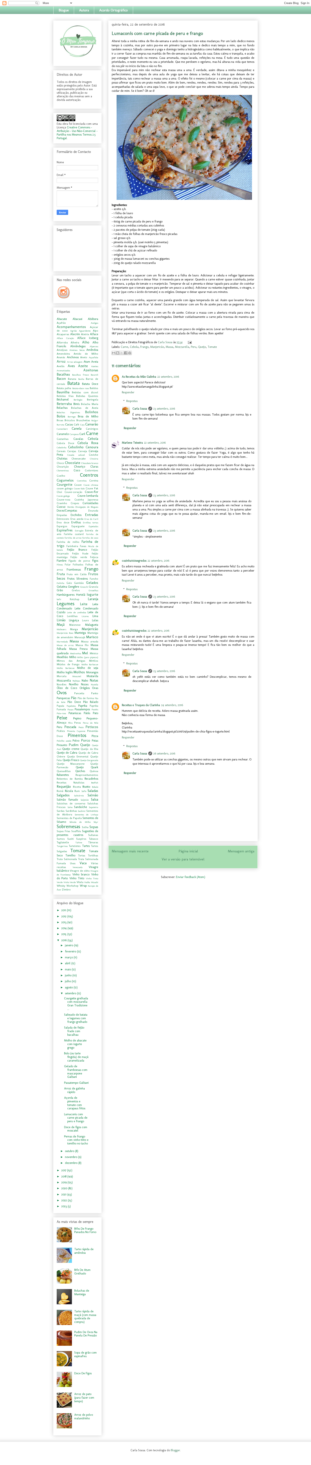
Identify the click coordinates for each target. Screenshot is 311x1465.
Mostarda (92, 676)
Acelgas (94, 322)
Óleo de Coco (67, 688)
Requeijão (64, 786)
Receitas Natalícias (70, 782)
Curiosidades (90, 503)
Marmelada (62, 641)
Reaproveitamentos (87, 774)
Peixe (62, 718)
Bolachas (62, 408)
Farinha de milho (68, 541)
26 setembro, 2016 (164, 753)
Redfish (94, 782)
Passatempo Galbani (76, 1083)
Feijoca (94, 557)
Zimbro (66, 889)
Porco (85, 740)
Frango (144, 347)
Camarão (91, 424)
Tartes (86, 846)
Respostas (132, 401)
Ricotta (77, 786)
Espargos (62, 526)
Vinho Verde (69, 882)
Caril (82, 434)
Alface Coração (65, 338)
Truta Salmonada (67, 859)
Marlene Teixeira (132, 442)
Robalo (95, 786)
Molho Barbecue (65, 668)
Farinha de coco (90, 537)
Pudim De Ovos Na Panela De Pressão (85, 1333)
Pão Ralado (90, 702)
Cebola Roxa (87, 443)
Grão (60, 590)
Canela (76, 428)
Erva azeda (76, 518)
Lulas (95, 620)
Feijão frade (80, 553)
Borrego (72, 416)
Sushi (70, 838)
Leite (83, 604)
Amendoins (63, 353)
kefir (59, 599)
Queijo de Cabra (67, 752)
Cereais (61, 451)
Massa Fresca (78, 649)
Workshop (72, 885)
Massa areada (89, 641)
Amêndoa (92, 350)
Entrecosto (63, 518)
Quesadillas (64, 771)
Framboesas (74, 569)
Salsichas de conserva (71, 803)
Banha (81, 378)
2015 (64, 934)
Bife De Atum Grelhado (82, 1271)
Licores (85, 616)
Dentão (70, 506)
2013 (64, 922)
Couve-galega (63, 495)
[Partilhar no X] (122, 353)
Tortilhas (93, 855)
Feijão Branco (77, 549)
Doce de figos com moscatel (75, 1129)
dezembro (71, 1163)
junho (68, 975)
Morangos (92, 672)
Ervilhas (76, 522)
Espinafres (65, 530)
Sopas (93, 827)
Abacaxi (77, 319)
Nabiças (76, 680)
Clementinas (63, 470)
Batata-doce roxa (80, 388)
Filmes (60, 564)
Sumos (61, 838)
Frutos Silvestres (77, 578)
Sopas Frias (63, 831)
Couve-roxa (63, 499)
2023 (64, 1206)
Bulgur (94, 420)
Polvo (76, 740)
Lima (95, 616)
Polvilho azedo (64, 740)
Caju (82, 424)
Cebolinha (61, 447)
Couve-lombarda (87, 496)
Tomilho (70, 855)
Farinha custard (74, 534)
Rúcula (69, 791)
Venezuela (78, 867)
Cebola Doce (65, 443)
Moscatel (76, 676)
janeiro (69, 945)
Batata (73, 383)
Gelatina (62, 586)
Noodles (61, 684)
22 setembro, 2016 (168, 377)
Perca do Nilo (90, 722)
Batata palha (64, 388)
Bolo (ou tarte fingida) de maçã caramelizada (76, 1057)
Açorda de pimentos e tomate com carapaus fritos (74, 1103)
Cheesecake (79, 458)
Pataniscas (75, 713)
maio (68, 969)
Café (76, 424)
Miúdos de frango (68, 664)
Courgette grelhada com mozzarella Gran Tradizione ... (76, 1004)
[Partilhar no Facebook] (126, 353)
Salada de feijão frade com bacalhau (74, 1031)
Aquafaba (93, 357)
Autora (84, 10)
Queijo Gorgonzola (89, 760)
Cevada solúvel (76, 454)
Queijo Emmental (78, 756)
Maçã (61, 624)
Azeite (83, 366)
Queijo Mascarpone (71, 763)
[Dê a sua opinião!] (118, 353)
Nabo (85, 680)
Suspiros (81, 838)
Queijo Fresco (71, 760)
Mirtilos (93, 660)
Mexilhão (62, 657)
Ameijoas (62, 349)
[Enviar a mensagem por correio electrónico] (189, 342)
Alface (94, 334)
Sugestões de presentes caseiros (77, 833)
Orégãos (85, 688)
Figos (95, 560)
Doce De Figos (83, 1373)
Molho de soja (87, 668)
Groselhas (93, 590)
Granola (93, 586)
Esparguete (78, 526)
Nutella (94, 684)
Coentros (89, 475)
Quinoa (94, 771)
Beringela (92, 399)
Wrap (83, 886)
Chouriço (79, 466)
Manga (74, 629)
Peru (193, 347)
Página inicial (188, 851)
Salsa (94, 799)
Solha (85, 827)
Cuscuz (61, 507)
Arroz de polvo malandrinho (83, 1416)
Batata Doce (90, 384)
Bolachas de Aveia (84, 407)
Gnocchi (84, 586)
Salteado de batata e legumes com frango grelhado (75, 1018)
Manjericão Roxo (65, 632)
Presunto (62, 745)
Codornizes (91, 470)
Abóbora (93, 319)
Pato (95, 713)
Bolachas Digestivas (68, 412)
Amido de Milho (86, 353)
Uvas (73, 863)
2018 (64, 1176)
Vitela (80, 882)
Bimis (76, 404)
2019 (64, 1182)
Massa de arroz (65, 645)
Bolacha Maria (89, 404)
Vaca (83, 863)
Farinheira (72, 546)
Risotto (86, 787)
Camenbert (62, 428)
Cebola (134, 347)
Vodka (87, 882)
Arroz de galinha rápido (74, 1090)
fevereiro (71, 951)
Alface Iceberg (87, 338)
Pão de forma (86, 698)
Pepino (77, 718)
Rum (77, 791)
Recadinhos (91, 779)
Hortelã (80, 595)
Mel (85, 653)
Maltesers (61, 629)
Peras (77, 722)
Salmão (93, 795)
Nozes (84, 684)
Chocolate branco (89, 463)
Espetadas (93, 526)
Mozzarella (182, 347)
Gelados (92, 582)
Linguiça (74, 620)
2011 (64, 910)
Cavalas (78, 439)
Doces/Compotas (67, 510)
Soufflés (76, 831)
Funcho (94, 578)
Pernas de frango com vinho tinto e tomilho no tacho (76, 1140)
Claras (94, 466)
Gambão (79, 582)
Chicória (94, 458)
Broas (60, 420)
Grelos (76, 590)
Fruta (61, 574)
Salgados (63, 795)
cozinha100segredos (134, 560)
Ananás (61, 357)
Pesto (81, 727)
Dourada (93, 510)
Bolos (61, 416)
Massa (169, 347)
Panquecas (63, 698)
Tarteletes (75, 846)
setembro (71, 993)
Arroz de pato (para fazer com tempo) (84, 1397)
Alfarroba (62, 342)
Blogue (64, 10)
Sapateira (93, 807)
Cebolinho (76, 447)
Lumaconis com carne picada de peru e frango (75, 1117)
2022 (64, 1200)
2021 (64, 1194)
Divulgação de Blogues (86, 506)
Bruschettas (83, 420)
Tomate (212, 347)
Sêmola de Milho (80, 821)
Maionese (75, 624)
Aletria (85, 334)
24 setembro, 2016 (172, 705)
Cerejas (71, 451)
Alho (85, 342)
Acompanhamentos (71, 327)
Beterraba (64, 404)
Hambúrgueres (65, 595)
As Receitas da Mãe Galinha (139, 377)
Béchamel (63, 399)
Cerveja (82, 451)
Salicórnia (79, 795)
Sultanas (93, 835)
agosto (69, 987)
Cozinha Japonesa (86, 499)
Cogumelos (65, 480)
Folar (68, 564)
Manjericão (157, 347)
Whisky (61, 885)
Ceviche (93, 454)
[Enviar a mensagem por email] (113, 353)
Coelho (61, 475)
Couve (78, 484)
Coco (77, 470)
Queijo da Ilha (89, 748)
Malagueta (91, 625)
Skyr (96, 821)
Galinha (60, 583)
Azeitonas (90, 370)
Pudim (73, 745)
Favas (83, 546)
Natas (94, 680)
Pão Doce (74, 702)
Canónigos (92, 428)
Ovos (62, 692)
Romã (60, 791)
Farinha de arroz (73, 537)
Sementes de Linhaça (86, 814)
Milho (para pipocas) (87, 657)
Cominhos (82, 480)
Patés (87, 713)
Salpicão (85, 799)
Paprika (82, 706)
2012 (64, 916)
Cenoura (92, 447)
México (94, 653)
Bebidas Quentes (87, 396)
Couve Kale (79, 488)
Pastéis (95, 709)
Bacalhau (63, 374)
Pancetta (79, 693)
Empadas (62, 515)
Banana (72, 378)
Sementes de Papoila (69, 818)
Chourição (63, 466)
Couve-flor (91, 492)
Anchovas (73, 357)
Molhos (79, 672)
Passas (70, 709)
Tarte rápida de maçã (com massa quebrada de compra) (85, 1317)
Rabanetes (63, 775)
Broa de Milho (88, 416)
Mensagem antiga (241, 851)
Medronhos (75, 653)
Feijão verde (78, 557)
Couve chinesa (91, 484)
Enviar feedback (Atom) (190, 877)
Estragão (79, 530)
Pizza (95, 736)
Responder (128, 392)
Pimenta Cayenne (76, 731)
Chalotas (62, 458)
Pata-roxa (61, 713)
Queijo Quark (87, 767)
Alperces (94, 346)
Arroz (61, 361)
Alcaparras (63, 334)
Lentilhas (72, 616)
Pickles (61, 730)
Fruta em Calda (77, 574)
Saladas (93, 791)
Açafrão (61, 322)
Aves (71, 366)
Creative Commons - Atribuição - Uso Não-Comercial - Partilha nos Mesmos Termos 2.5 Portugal (77, 133)
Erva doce (63, 522)
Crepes (75, 503)
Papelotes (71, 705)
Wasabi (94, 882)
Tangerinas (62, 846)
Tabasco (93, 838)
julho (68, 981)
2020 (64, 1188)
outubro (70, 1151)
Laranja (93, 599)
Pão (73, 698)
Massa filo (82, 645)
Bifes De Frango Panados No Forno (85, 1230)
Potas (95, 740)
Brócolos (70, 420)
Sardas (61, 810)
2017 (64, 1170)
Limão (61, 620)
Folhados (78, 564)
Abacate (62, 319)
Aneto (83, 357)
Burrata (60, 424)
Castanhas (63, 438)
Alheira (75, 342)
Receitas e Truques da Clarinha (141, 705)
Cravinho (62, 503)
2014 (64, 928)
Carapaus (74, 434)
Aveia (94, 362)
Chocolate (72, 463)
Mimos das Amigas (71, 660)
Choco (60, 463)
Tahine (78, 842)
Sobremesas (68, 826)
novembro (71, 1157)
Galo (69, 582)
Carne (124, 347)
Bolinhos (91, 412)
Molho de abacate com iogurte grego (75, 1044)
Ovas (95, 688)
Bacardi (94, 374)
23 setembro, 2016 (164, 408)
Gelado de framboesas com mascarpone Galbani (75, 1071)
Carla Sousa (139, 408)
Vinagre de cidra (79, 870)
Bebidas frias (65, 396)
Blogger (175, 1450)
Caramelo (63, 434)
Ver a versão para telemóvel (183, 859)
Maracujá (79, 637)
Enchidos (76, 515)
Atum (87, 362)
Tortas (81, 855)
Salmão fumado (67, 799)
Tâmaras (93, 842)
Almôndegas (77, 346)
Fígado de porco (79, 560)
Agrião (73, 330)
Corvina (93, 480)
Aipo (95, 330)
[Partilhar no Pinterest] (130, 353)
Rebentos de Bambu (70, 778)
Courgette (64, 484)
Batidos (94, 388)
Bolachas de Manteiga (81, 1292)
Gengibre (73, 586)
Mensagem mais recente (130, 851)
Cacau (69, 424)
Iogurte (92, 594)
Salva (70, 807)
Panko (94, 693)
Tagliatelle (63, 842)
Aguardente (85, 330)
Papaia (60, 705)
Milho (72, 657)
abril (68, 963)
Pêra (70, 722)
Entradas (91, 515)
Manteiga (80, 633)
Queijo (202, 347)
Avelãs (61, 366)
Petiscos (91, 727)
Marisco (92, 637)
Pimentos (77, 735)
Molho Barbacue (89, 664)
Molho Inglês (65, 672)
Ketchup (74, 599)
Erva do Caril (91, 518)
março (69, 957)
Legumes (65, 603)
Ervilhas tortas (90, 522)
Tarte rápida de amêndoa (84, 1251)
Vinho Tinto (76, 878)
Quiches (80, 771)
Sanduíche (80, 807)
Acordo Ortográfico (113, 10)
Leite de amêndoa (76, 612)
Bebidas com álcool (85, 392)
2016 (64, 940)
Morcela (61, 676)
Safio (83, 791)
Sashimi (81, 810)
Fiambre (61, 560)
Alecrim (75, 334)
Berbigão (78, 399)
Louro (85, 620)
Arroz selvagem (75, 361)
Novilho (73, 684)
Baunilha (63, 392)
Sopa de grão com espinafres (85, 1354)
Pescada (70, 727)
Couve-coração (73, 492)
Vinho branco (80, 874)
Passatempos (82, 709)
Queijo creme (70, 749)
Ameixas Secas (76, 349)
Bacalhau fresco (80, 374)
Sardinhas (71, 810)
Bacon (61, 378)
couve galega (65, 488)
